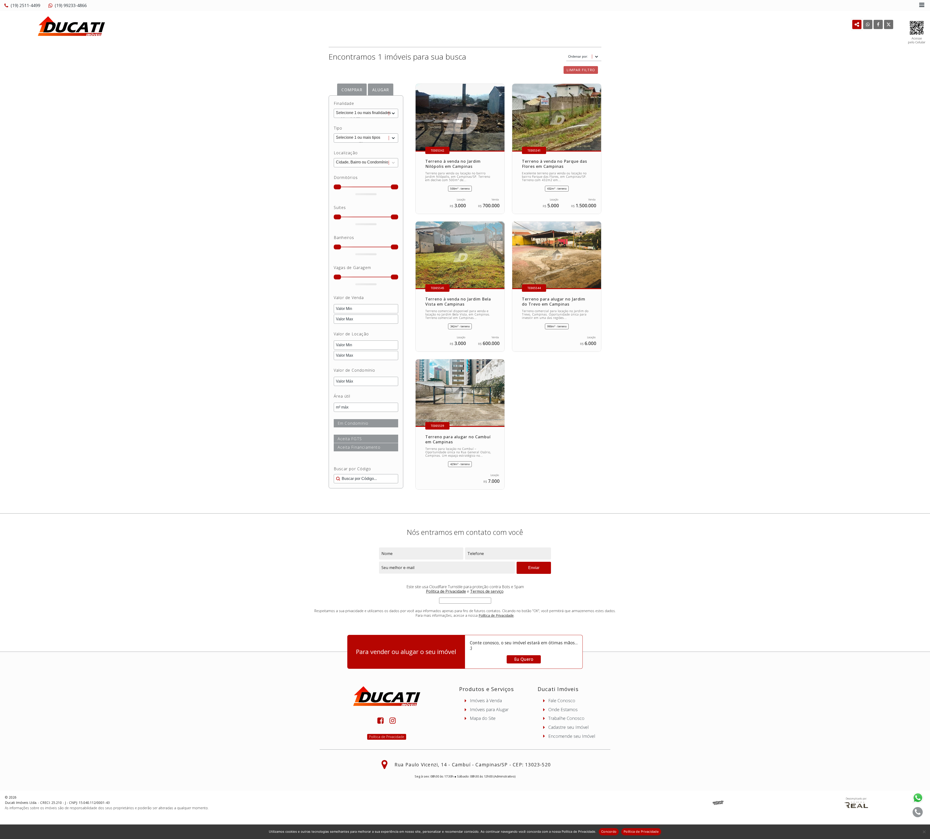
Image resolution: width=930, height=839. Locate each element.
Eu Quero (523, 659)
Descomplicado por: (856, 798)
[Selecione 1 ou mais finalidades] (366, 113)
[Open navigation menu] (921, 5)
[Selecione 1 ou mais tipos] (366, 138)
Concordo (608, 831)
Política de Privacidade (446, 591)
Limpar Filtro (580, 70)
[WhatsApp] (867, 24)
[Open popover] (856, 24)
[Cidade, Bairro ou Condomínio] (366, 163)
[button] (22, 5)
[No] (924, 831)
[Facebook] (878, 24)
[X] (888, 24)
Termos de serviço (487, 591)
